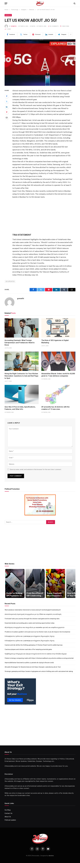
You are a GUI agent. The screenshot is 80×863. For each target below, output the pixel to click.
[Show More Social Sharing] (71, 34)
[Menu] (6, 3)
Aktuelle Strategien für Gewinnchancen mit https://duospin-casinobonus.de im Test (33, 667)
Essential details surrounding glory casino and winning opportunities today (29, 623)
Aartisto (51, 855)
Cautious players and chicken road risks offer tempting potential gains (28, 649)
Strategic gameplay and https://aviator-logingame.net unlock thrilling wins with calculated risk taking (39, 671)
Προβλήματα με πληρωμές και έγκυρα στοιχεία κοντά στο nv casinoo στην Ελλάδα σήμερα (36, 654)
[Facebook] (7, 96)
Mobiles (8, 15)
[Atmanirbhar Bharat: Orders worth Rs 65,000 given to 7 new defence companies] (58, 361)
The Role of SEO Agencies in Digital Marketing (55, 341)
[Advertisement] (45, 215)
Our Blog (8, 810)
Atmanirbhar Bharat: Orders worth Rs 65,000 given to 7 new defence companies (58, 375)
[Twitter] (7, 101)
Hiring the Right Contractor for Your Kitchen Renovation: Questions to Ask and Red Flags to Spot (21, 376)
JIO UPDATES (10, 281)
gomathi (13, 26)
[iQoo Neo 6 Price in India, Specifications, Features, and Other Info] (22, 394)
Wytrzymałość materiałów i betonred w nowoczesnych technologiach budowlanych (33, 610)
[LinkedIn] (7, 107)
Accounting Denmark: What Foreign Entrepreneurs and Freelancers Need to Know (20, 342)
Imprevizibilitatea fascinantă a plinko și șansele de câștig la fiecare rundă (29, 662)
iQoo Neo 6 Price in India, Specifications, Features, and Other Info (20, 408)
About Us (8, 816)
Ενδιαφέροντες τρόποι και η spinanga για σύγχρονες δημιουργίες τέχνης (29, 636)
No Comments (54, 26)
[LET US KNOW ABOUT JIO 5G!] (40, 62)
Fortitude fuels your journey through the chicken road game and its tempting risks (32, 618)
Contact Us (8, 813)
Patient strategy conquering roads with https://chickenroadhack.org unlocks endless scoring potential (39, 658)
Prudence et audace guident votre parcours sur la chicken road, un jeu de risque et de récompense (37, 632)
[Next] (73, 583)
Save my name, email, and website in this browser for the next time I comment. (35, 469)
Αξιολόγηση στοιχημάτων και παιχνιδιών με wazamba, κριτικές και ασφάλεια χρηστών (34, 627)
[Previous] (6, 583)
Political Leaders (10, 820)
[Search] (74, 3)
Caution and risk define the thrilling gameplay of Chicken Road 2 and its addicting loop (33, 645)
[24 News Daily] (40, 3)
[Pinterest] (7, 112)
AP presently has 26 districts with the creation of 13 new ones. (55, 408)
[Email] (7, 117)
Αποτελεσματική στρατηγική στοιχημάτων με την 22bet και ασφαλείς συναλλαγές (33, 614)
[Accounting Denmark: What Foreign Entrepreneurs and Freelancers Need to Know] (22, 328)
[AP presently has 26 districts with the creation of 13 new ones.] (58, 394)
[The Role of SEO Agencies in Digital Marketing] (58, 328)
